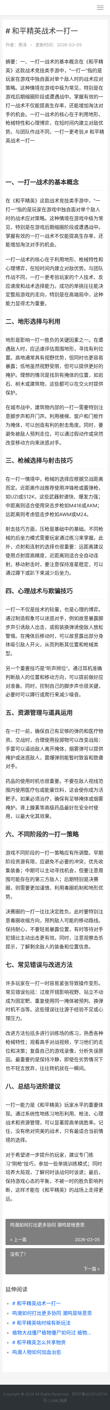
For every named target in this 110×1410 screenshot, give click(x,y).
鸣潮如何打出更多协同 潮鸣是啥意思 (52, 1313)
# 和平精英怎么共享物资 (39, 1342)
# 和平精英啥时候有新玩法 (41, 1323)
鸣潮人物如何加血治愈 (36, 1352)
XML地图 (59, 1400)
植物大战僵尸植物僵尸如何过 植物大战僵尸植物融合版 (53, 1333)
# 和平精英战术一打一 (36, 1303)
